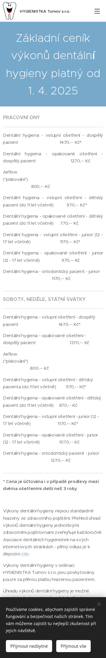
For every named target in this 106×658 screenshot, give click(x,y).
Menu (97, 11)
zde (25, 554)
